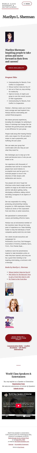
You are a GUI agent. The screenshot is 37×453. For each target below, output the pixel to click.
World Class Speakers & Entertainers (9, 5)
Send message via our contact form (18, 438)
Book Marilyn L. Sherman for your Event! (18, 338)
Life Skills (22, 347)
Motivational (18, 349)
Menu (28, 4)
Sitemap (11, 444)
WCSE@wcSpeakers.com (22, 441)
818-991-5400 (20, 440)
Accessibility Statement (21, 444)
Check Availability (16, 68)
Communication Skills (15, 346)
